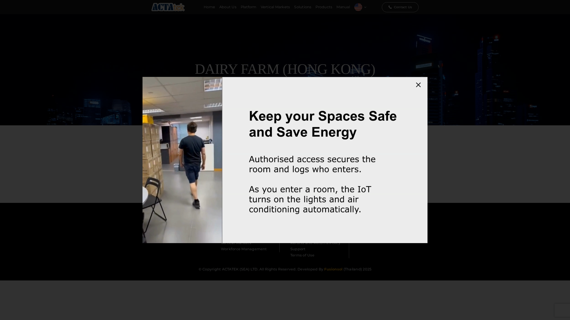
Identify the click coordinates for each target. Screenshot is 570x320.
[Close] (418, 84)
